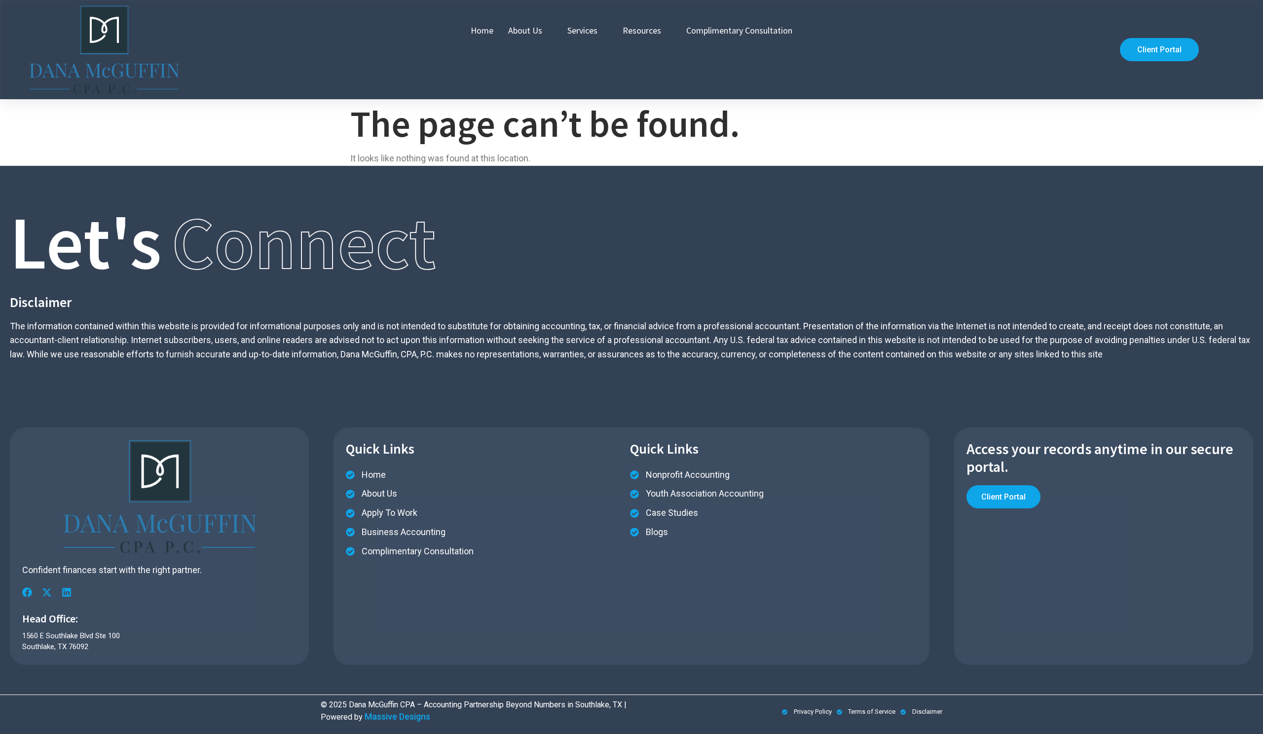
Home (482, 30)
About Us (525, 30)
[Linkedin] (67, 592)
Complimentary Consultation (739, 30)
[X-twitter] (47, 592)
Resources (642, 30)
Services (582, 30)
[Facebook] (27, 592)
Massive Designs (397, 716)
